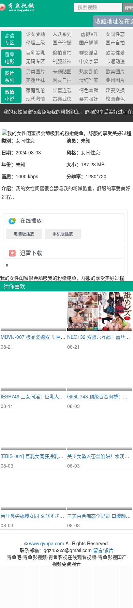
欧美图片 (115, 71)
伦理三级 (35, 42)
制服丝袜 (62, 61)
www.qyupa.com (47, 543)
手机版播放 (63, 234)
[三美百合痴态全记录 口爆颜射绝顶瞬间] (99, 490)
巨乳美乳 (35, 52)
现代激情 (35, 98)
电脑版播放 (24, 234)
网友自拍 (62, 79)
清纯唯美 (88, 79)
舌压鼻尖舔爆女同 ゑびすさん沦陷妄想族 (44, 515)
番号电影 (9, 57)
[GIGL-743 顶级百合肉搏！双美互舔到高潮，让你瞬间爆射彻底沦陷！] (99, 371)
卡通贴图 (62, 71)
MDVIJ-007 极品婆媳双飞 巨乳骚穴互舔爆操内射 (52, 336)
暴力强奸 (88, 98)
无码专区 (35, 61)
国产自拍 (115, 42)
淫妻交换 (115, 90)
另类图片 (35, 71)
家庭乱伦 (35, 90)
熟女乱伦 (88, 71)
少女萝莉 (35, 33)
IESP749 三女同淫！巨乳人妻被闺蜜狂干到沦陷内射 (56, 396)
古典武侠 (62, 98)
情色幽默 (88, 90)
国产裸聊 (88, 42)
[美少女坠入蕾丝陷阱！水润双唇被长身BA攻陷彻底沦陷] (99, 430)
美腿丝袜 (35, 79)
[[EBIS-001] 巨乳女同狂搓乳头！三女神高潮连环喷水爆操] (33, 430)
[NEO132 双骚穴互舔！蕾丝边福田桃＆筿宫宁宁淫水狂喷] (99, 311)
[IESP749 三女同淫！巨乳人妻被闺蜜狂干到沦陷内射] (33, 371)
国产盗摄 (62, 42)
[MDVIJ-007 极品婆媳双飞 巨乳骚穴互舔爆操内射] (33, 311)
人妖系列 (62, 33)
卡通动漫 (115, 61)
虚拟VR (89, 33)
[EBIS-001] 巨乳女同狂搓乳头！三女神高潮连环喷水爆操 (61, 456)
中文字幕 (88, 61)
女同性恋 (115, 33)
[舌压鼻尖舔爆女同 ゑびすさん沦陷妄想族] (33, 490)
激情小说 (9, 95)
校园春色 (115, 98)
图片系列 (9, 76)
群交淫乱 (88, 52)
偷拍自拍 (62, 52)
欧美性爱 (115, 52)
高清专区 (9, 39)
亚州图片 (115, 79)
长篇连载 (62, 90)
